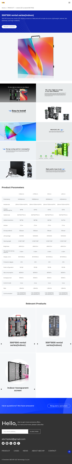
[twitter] (3, 443)
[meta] (18, 443)
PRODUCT (11, 8)
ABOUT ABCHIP (38, 451)
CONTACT (52, 451)
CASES (16, 451)
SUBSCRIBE (34, 431)
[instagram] (7, 443)
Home (4, 8)
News (25, 451)
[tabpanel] (36, 56)
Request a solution (9, 26)
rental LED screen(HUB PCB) (25, 8)
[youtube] (14, 443)
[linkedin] (10, 443)
